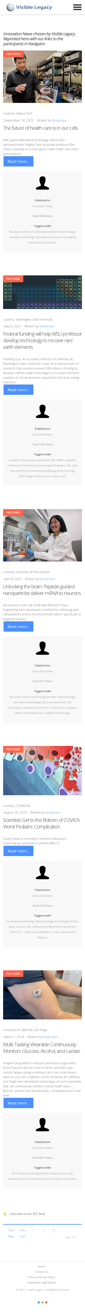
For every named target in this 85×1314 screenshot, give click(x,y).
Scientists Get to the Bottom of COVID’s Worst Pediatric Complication (41, 823)
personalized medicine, (42, 242)
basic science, (23, 232)
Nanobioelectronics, (44, 1179)
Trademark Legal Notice (41, 1282)
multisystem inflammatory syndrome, (54, 926)
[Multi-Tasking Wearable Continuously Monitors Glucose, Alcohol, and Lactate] (42, 995)
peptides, (71, 460)
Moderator (59, 120)
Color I (39, 1302)
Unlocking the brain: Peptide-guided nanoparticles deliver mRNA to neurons (42, 589)
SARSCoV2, (16, 932)
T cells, (55, 932)
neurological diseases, (52, 465)
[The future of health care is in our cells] (42, 77)
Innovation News (42, 206)
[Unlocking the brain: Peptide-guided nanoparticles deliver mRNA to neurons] (42, 535)
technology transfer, (45, 232)
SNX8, (27, 932)
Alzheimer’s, (30, 465)
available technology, (22, 237)
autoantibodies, (41, 932)
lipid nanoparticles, (54, 702)
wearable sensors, (19, 1179)
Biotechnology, (67, 232)
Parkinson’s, (15, 465)
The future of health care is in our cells (40, 127)
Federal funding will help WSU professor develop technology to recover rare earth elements (42, 340)
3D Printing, (19, 1173)
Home (41, 1266)
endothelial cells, (45, 460)
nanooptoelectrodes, (48, 237)
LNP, (69, 465)
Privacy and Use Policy (41, 1277)
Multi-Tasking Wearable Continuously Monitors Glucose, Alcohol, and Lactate (41, 1047)
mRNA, (60, 460)
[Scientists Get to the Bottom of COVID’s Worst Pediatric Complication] (42, 770)
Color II (42, 1302)
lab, (11, 232)
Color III (46, 1302)
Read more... (18, 161)
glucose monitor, (67, 1179)
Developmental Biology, (42, 471)
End (22, 1236)
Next (11, 1236)
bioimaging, (69, 237)
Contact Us (41, 1272)
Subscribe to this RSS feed (27, 1214)
